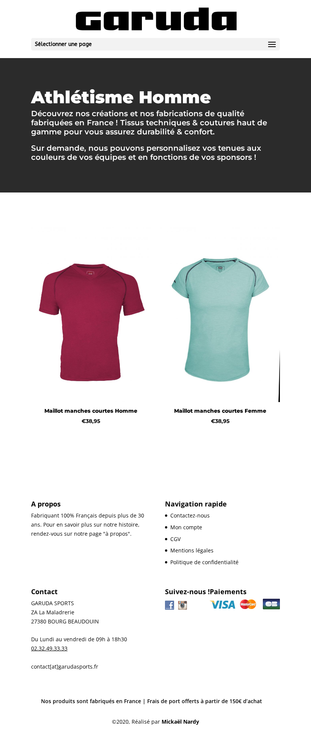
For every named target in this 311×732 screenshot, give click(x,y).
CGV (175, 539)
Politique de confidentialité (204, 562)
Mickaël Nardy (180, 721)
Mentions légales (192, 550)
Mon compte (186, 527)
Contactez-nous (190, 515)
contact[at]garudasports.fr (64, 666)
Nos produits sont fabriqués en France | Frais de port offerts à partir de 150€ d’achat (151, 701)
